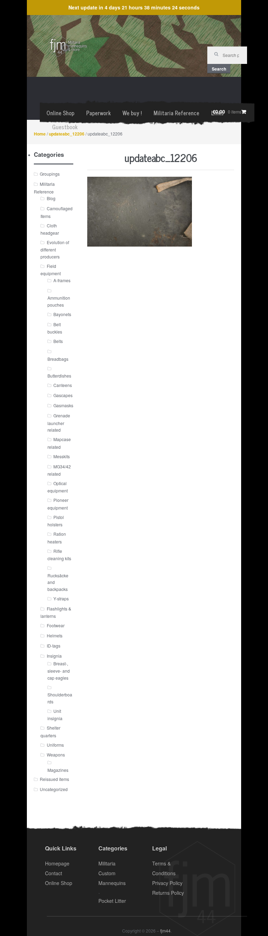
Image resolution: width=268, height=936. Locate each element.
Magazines (57, 770)
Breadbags (57, 359)
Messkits (61, 456)
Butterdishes (59, 376)
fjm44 (165, 931)
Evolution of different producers (54, 249)
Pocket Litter (112, 900)
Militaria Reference (176, 112)
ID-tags (53, 646)
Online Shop (60, 112)
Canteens (62, 385)
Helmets (54, 635)
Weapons (56, 755)
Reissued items (54, 779)
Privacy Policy (167, 882)
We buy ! (132, 112)
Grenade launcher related (58, 422)
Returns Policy (168, 892)
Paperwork (98, 112)
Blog (51, 198)
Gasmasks (63, 405)
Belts (58, 341)
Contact (53, 873)
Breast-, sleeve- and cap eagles (58, 670)
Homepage (57, 863)
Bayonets (62, 314)
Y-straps (61, 598)
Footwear (56, 625)
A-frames (61, 280)
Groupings (50, 174)
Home (40, 134)
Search (219, 69)
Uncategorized (54, 789)
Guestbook (64, 126)
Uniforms (55, 745)
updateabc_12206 (66, 134)
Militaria (107, 863)
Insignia (54, 656)
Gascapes (63, 395)
